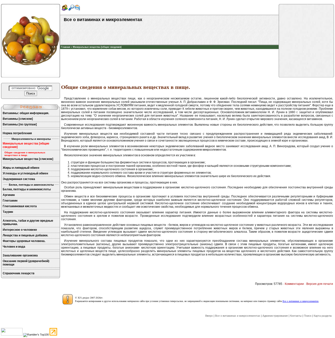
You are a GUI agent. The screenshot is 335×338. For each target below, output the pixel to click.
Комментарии (294, 284)
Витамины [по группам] (20, 124)
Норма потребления (17, 133)
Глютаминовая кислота (20, 206)
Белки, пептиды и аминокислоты (27, 189)
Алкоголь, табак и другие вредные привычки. (28, 222)
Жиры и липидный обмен (21, 167)
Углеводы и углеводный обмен (25, 173)
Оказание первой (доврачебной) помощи (26, 262)
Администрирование (275, 315)
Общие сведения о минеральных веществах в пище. (24, 154)
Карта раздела (323, 315)
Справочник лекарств (18, 273)
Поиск (307, 315)
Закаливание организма (20, 255)
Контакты (296, 315)
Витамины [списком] (18, 119)
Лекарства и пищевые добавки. (25, 235)
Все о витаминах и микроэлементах (301, 301)
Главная (65, 47)
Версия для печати (319, 284)
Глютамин (10, 200)
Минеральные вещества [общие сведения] (97, 47)
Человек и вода (14, 246)
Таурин (8, 212)
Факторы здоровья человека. (24, 241)
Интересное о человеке (20, 229)
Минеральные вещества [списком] (28, 159)
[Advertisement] (169, 56)
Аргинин (9, 195)
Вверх (209, 315)
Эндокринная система (19, 179)
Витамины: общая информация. (26, 113)
